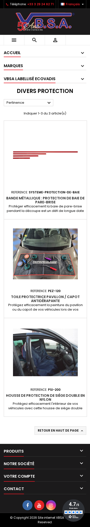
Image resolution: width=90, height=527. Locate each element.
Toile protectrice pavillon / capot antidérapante (45, 298)
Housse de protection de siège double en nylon (45, 397)
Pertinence (29, 103)
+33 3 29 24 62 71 (40, 4)
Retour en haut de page (61, 430)
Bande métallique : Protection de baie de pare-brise (45, 200)
